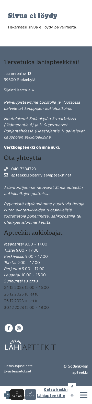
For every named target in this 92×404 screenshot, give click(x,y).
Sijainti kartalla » (19, 89)
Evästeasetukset (17, 371)
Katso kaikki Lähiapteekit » (52, 392)
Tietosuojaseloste (18, 365)
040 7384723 (23, 168)
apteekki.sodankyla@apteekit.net (41, 175)
